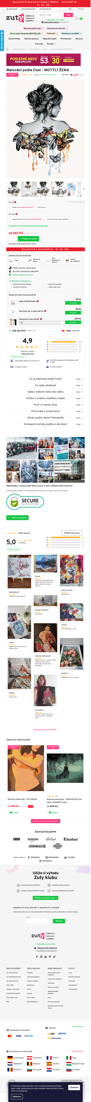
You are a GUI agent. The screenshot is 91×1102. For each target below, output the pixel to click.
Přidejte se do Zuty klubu (44, 898)
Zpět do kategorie (18, 517)
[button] (71, 533)
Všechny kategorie (53, 1002)
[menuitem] (32, 28)
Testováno (71, 981)
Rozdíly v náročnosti (11, 989)
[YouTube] (44, 956)
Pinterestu (46, 861)
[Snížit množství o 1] (16, 240)
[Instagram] (40, 956)
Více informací (76, 1026)
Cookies (28, 993)
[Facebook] (36, 956)
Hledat (67, 15)
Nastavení (16, 1097)
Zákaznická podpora (50, 22)
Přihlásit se (58, 921)
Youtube (70, 857)
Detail (14, 812)
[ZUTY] (45, 936)
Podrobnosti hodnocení (48, 75)
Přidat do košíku (27, 238)
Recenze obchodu (73, 977)
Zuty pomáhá (72, 989)
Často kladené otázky (12, 993)
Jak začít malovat (10, 9)
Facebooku (34, 857)
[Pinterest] (49, 956)
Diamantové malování (54, 979)
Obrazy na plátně (52, 987)
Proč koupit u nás (10, 997)
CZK (69, 9)
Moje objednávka (31, 1002)
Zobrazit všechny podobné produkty (44, 821)
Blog (6, 1002)
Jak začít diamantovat (27, 9)
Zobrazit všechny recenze (43, 729)
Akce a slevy (30, 997)
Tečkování (50, 983)
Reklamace (29, 985)
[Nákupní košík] (81, 18)
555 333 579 (17, 331)
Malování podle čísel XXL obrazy (55, 1007)
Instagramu (53, 857)
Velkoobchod (72, 985)
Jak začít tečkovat (44, 9)
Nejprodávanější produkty (52, 992)
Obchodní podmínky (32, 977)
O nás (69, 973)
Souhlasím (73, 1087)
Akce (48, 998)
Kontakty (29, 973)
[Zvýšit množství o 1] (16, 237)
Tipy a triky (9, 985)
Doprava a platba (31, 981)
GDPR (28, 989)
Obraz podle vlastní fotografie (53, 974)
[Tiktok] (53, 956)
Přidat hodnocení (17, 357)
